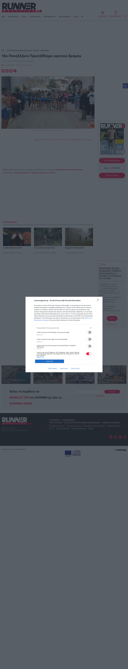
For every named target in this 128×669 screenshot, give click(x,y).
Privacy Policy (75, 368)
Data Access (64, 368)
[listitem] (64, 328)
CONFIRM (49, 361)
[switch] (88, 332)
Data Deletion (52, 368)
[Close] (98, 301)
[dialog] (64, 334)
